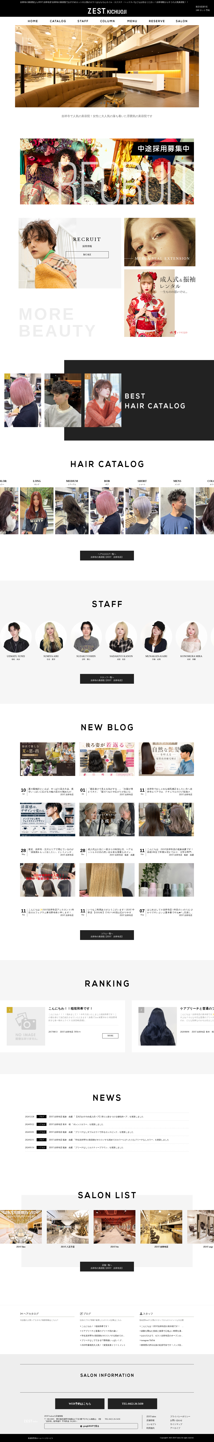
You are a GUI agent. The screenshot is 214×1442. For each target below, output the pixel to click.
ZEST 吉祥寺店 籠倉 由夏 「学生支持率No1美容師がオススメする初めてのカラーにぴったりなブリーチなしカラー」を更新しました (109, 1140)
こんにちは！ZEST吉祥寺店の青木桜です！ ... (162, 1326)
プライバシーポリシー (180, 1416)
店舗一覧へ (107, 1266)
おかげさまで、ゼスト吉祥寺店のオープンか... (162, 1336)
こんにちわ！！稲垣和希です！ (95, 1326)
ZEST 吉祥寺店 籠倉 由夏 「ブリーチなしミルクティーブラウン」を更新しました (86, 1147)
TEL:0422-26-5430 (132, 1403)
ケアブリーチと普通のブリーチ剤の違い (99, 1331)
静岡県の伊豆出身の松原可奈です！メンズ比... (162, 1345)
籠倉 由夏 (130, 855)
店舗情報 (150, 1420)
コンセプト (151, 1424)
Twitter (96, 1384)
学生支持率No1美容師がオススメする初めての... (103, 1336)
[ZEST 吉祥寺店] (62, 400)
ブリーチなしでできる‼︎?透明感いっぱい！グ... (102, 1340)
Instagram (117, 1384)
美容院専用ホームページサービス (40, 1438)
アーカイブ (175, 1428)
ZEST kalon (151, 1416)
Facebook (107, 1384)
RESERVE (203, 8)
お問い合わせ (176, 1420)
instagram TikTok (148, 1340)
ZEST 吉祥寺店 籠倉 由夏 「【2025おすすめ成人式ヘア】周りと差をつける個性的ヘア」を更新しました (96, 1116)
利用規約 (150, 1428)
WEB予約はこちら (80, 1403)
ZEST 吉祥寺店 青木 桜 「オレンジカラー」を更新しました (76, 1124)
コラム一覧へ (107, 935)
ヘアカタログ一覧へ (107, 555)
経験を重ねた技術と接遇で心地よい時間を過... (162, 1331)
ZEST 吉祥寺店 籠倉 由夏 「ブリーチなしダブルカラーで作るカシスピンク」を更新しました (91, 1132)
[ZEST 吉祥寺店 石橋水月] (22, 400)
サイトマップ (176, 1424)
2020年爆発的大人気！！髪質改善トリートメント (103, 1345)
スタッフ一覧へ (107, 679)
